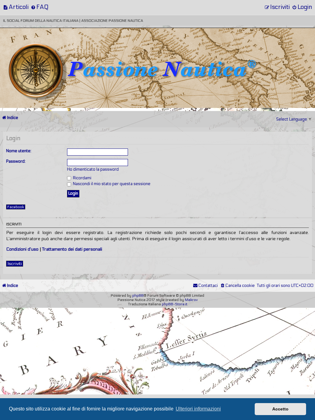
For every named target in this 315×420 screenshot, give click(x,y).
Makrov (191, 300)
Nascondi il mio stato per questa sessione (111, 183)
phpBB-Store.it (174, 304)
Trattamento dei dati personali (72, 249)
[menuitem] (16, 6)
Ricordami (81, 178)
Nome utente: (18, 151)
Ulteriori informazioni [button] (198, 408)
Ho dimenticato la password (93, 169)
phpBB (138, 295)
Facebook (15, 207)
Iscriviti (14, 263)
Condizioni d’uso (22, 249)
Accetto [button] (280, 408)
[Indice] (43, 48)
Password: (16, 161)
